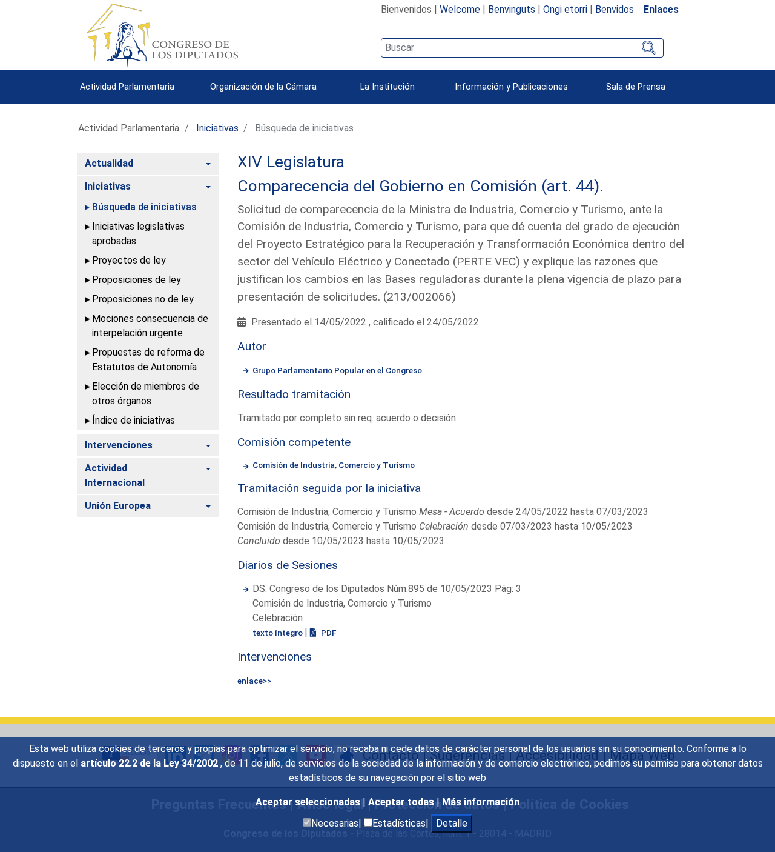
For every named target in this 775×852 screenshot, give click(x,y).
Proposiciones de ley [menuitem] (136, 279)
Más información (480, 802)
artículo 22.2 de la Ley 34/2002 (150, 763)
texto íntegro (278, 632)
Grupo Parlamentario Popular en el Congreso (337, 370)
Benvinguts (511, 9)
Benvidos (614, 9)
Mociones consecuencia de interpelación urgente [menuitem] (150, 326)
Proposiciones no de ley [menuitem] (143, 299)
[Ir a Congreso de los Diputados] (162, 35)
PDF (327, 632)
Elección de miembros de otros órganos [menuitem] (145, 394)
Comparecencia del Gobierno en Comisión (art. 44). (420, 186)
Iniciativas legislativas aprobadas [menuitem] (138, 234)
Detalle (451, 823)
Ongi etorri (565, 9)
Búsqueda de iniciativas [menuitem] (144, 207)
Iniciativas (217, 128)
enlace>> (254, 680)
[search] (522, 48)
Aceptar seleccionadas (309, 802)
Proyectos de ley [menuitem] (129, 260)
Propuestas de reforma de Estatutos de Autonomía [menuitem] (148, 360)
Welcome (460, 9)
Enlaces (661, 9)
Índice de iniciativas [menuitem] (133, 420)
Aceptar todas (402, 802)
